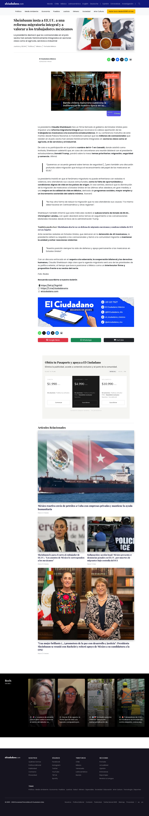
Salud (75, 789)
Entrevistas (115, 4)
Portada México (50, 46)
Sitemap (122, 802)
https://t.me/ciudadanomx (54, 288)
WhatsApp (87, 340)
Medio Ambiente (31, 11)
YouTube (120, 340)
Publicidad (33, 768)
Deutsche (94, 4)
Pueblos (56, 11)
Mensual (113, 371)
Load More (74, 740)
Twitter (55, 768)
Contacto (32, 772)
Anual (122, 371)
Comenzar (58, 402)
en (142, 802)
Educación (108, 789)
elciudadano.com (49, 291)
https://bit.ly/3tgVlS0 (51, 285)
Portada (102, 762)
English (85, 4)
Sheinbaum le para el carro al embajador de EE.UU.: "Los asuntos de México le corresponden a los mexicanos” (61, 557)
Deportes (137, 789)
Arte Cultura (99, 11)
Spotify (55, 778)
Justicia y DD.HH (20, 46)
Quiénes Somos (35, 762)
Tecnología (128, 789)
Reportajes (103, 775)
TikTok (54, 775)
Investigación (127, 4)
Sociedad (86, 11)
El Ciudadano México (47, 59)
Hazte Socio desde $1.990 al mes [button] (121, 11)
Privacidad (33, 775)
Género (76, 11)
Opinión (105, 4)
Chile (57, 4)
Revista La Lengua (106, 778)
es (139, 802)
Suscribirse (86, 402)
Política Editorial (35, 765)
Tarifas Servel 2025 (110, 802)
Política (18, 11)
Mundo (50, 4)
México (64, 4)
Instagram (56, 765)
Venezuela (80, 768)
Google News (54, 340)
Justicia (66, 11)
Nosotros (68, 802)
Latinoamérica (74, 4)
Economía (46, 11)
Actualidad (103, 765)
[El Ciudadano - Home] (14, 3)
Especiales (90, 789)
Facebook (56, 762)
